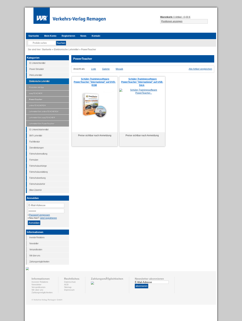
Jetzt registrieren (48, 218)
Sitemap (67, 287)
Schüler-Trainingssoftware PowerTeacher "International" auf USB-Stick (142, 82)
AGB (66, 284)
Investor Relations (40, 282)
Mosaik (119, 69)
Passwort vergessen (39, 215)
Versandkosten (38, 287)
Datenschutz (70, 282)
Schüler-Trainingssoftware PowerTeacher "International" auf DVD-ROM (95, 82)
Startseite (46, 49)
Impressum (69, 290)
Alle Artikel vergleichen (200, 69)
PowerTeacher (88, 49)
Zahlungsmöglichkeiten (42, 292)
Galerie (106, 69)
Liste (93, 69)
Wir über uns (37, 290)
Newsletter (36, 284)
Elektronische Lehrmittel (66, 49)
